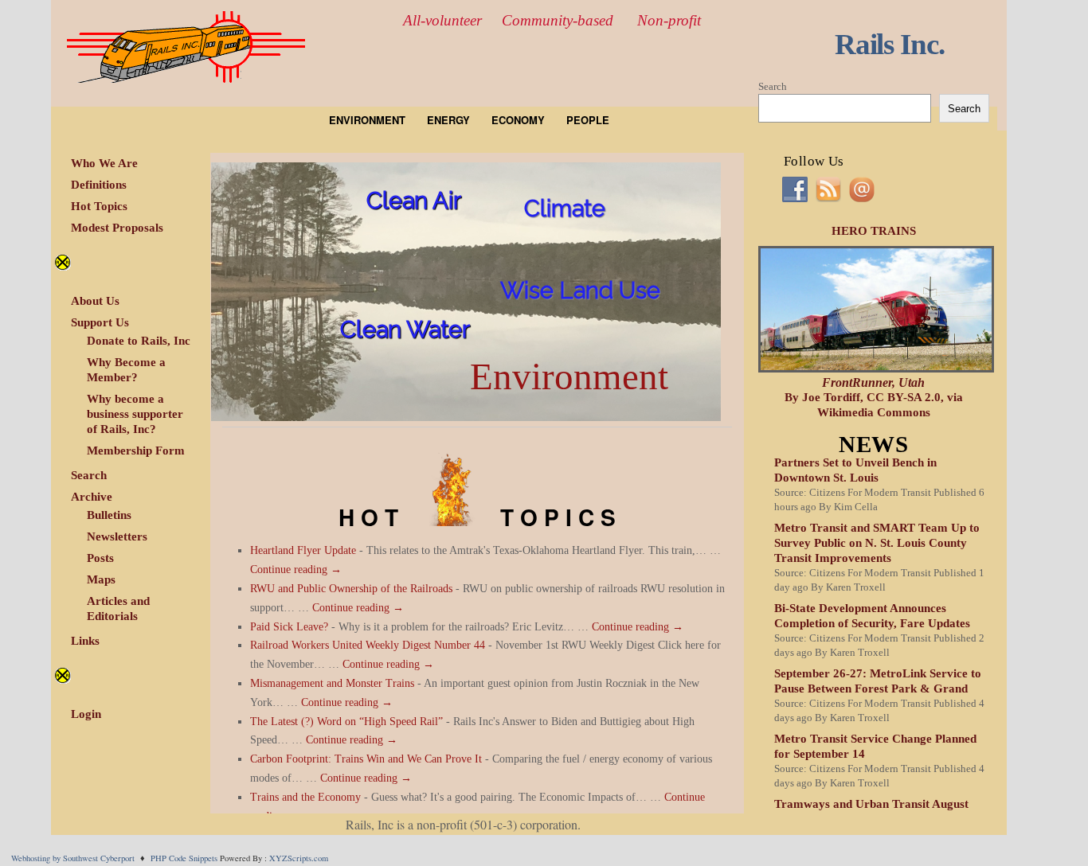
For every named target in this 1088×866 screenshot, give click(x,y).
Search (89, 475)
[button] (466, 291)
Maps (101, 579)
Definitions (99, 184)
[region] (466, 291)
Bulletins (109, 515)
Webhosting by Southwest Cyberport (73, 858)
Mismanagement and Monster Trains (332, 683)
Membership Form (136, 450)
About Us (95, 301)
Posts (100, 558)
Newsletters (117, 536)
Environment (367, 119)
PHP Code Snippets (184, 858)
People (587, 119)
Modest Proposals (117, 227)
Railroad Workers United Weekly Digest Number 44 (367, 645)
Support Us (100, 322)
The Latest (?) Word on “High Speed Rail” (346, 722)
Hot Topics (99, 206)
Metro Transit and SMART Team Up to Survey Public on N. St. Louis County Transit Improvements (877, 542)
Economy (518, 119)
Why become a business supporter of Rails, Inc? (135, 413)
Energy (448, 119)
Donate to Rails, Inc (138, 340)
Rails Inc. (890, 44)
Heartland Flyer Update (303, 550)
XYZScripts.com (298, 858)
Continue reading (296, 569)
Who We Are (104, 163)
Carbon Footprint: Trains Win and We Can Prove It (366, 759)
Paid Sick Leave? (289, 627)
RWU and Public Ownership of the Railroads (351, 589)
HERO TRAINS (874, 230)
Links (85, 640)
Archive (91, 496)
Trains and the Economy (305, 797)
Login (86, 714)
